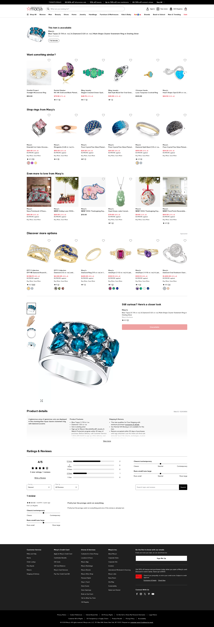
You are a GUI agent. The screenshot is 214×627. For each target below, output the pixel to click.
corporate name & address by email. (141, 622)
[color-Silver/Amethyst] (32, 163)
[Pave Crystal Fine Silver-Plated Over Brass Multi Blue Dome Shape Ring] (93, 128)
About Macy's (112, 554)
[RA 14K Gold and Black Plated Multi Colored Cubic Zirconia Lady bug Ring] (66, 73)
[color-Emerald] (59, 288)
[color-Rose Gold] (168, 288)
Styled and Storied (114, 590)
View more (107, 441)
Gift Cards (57, 562)
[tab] (31, 308)
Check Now (161, 580)
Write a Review (40, 478)
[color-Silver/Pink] (28, 163)
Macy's (51, 31)
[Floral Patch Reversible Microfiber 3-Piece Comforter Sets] (175, 192)
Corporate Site (112, 562)
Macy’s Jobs (112, 574)
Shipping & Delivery (33, 574)
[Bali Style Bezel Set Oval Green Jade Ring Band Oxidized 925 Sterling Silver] (120, 73)
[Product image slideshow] (79, 353)
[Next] (184, 73)
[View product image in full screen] (41, 400)
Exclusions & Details (150, 580)
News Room (112, 578)
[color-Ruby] (63, 288)
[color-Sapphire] (55, 288)
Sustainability (112, 586)
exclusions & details (132, 424)
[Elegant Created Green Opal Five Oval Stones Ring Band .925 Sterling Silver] (93, 73)
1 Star (69, 477)
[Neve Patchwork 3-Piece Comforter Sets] (39, 192)
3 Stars (69, 469)
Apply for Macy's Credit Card (63, 554)
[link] (39, 93)
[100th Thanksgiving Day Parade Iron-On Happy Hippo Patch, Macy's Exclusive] (93, 192)
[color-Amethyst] (137, 288)
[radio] (28, 163)
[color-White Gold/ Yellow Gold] (137, 163)
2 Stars (69, 473)
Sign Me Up (161, 558)
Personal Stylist (86, 578)
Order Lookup (31, 562)
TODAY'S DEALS (55, 2)
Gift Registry (85, 602)
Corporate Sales (113, 558)
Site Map (111, 582)
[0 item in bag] (185, 9)
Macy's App (84, 562)
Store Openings (86, 590)
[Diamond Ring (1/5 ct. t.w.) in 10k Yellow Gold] (93, 253)
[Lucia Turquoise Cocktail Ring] (148, 73)
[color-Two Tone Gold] (28, 288)
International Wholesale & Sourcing (119, 570)
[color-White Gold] (141, 163)
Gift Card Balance (59, 566)
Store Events (85, 586)
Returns (29, 570)
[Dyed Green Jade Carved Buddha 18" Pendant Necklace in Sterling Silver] (120, 192)
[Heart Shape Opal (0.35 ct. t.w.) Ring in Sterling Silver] (175, 73)
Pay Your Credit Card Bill (62, 574)
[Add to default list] (49, 60)
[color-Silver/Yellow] (35, 163)
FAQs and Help (31, 554)
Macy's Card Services (61, 570)
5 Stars (69, 461)
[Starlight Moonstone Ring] (39, 73)
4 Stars (70, 465)
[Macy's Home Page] (34, 9)
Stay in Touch (85, 582)
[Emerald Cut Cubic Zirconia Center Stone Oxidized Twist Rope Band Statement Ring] (39, 128)
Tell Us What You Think (88, 598)
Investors (111, 566)
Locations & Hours (87, 558)
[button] (73, 353)
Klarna (29, 558)
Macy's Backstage (87, 566)
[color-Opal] (144, 288)
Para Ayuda (30, 566)
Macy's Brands (86, 570)
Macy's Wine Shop (87, 574)
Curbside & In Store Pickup (89, 554)
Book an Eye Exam (87, 594)
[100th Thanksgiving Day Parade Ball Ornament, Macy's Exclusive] (148, 192)
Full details (54, 40)
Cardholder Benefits (60, 558)
